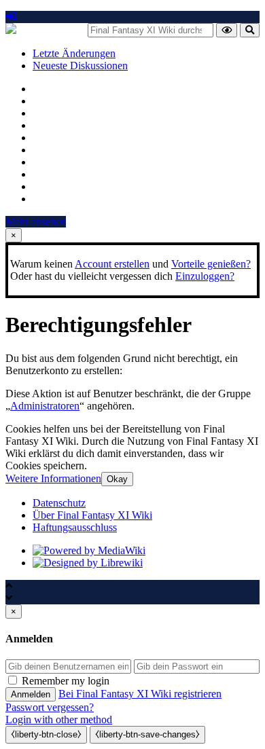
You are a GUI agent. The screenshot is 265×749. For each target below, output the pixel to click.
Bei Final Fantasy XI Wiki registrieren (140, 693)
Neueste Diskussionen (80, 65)
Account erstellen (112, 264)
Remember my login (65, 681)
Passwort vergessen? (49, 707)
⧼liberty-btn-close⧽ (46, 734)
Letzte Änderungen (74, 53)
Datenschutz (59, 503)
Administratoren (45, 406)
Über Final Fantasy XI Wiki (92, 515)
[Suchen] (250, 30)
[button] (53, 478)
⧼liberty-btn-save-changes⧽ (147, 734)
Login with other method (58, 719)
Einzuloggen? (204, 276)
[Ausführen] (226, 30)
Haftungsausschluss (75, 527)
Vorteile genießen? (211, 264)
